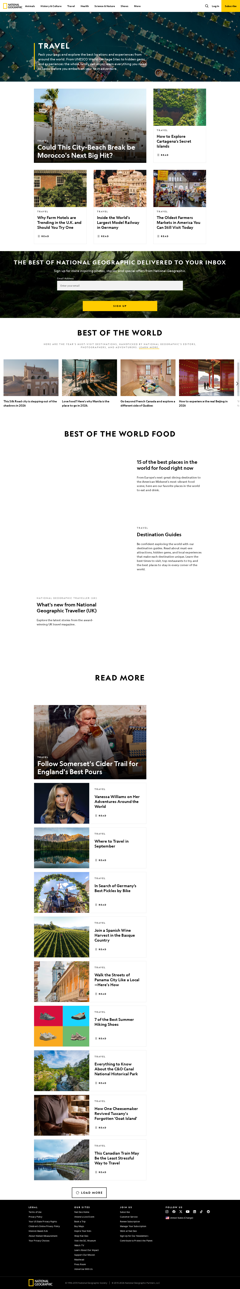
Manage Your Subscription (133, 1226)
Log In (215, 6)
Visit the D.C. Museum (85, 1240)
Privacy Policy (35, 1216)
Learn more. (149, 347)
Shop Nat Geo (81, 1235)
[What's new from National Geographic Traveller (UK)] (120, 614)
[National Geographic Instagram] (167, 1211)
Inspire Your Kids (82, 1231)
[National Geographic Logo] (41, 1285)
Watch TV (79, 1245)
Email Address (65, 278)
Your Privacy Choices (39, 1240)
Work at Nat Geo (128, 1231)
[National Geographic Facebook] (174, 1211)
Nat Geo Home (81, 1212)
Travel (71, 6)
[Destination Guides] (120, 551)
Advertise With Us (83, 1269)
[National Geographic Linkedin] (194, 1211)
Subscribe (125, 1212)
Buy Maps (79, 1226)
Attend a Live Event (84, 1216)
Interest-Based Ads (38, 1231)
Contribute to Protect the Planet (136, 1240)
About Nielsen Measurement (43, 1235)
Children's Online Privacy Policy (44, 1226)
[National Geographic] (12, 6)
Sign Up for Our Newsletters (134, 1235)
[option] (31, 383)
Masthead (79, 1259)
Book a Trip (80, 1221)
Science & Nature (105, 6)
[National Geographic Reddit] (208, 1211)
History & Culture (51, 6)
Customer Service (129, 1216)
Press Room (80, 1264)
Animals (30, 6)
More (137, 6)
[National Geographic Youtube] (188, 1211)
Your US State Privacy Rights (43, 1221)
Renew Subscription (130, 1221)
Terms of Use (35, 1212)
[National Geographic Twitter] (181, 1211)
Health (85, 6)
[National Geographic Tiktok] (201, 1211)
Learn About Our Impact (86, 1250)
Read (165, 155)
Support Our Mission (84, 1254)
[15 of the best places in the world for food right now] (120, 476)
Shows (124, 6)
